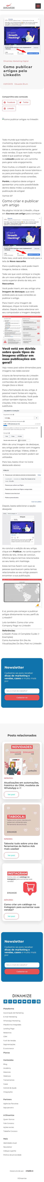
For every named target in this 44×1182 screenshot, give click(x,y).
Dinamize (7, 61)
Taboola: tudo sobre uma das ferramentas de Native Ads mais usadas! (21, 846)
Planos (6, 1053)
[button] (38, 6)
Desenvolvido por (17, 1171)
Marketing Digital (20, 61)
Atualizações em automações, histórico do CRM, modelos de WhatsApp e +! (21, 785)
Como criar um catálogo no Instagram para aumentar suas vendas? (21, 907)
